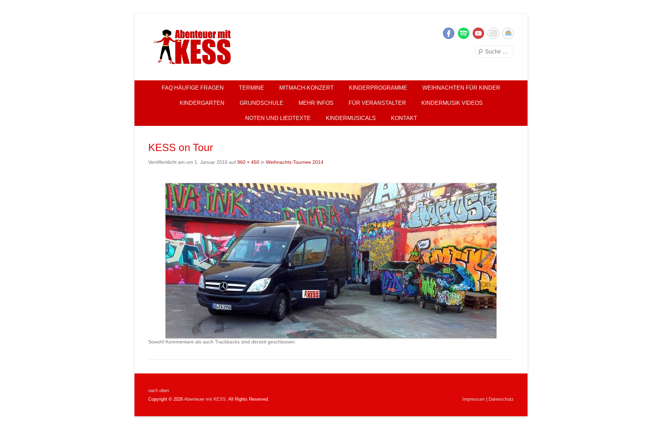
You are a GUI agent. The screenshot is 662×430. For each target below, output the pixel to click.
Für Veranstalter (377, 103)
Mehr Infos (316, 103)
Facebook (448, 33)
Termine (251, 88)
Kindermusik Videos (452, 103)
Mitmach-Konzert (306, 88)
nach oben (158, 390)
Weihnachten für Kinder (461, 88)
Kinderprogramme (378, 88)
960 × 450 (248, 162)
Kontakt (404, 118)
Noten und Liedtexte (278, 118)
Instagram (493, 33)
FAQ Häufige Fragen (193, 88)
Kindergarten (202, 103)
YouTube (478, 33)
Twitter (463, 33)
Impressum (473, 399)
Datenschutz (501, 399)
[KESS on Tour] (331, 260)
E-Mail (508, 33)
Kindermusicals (351, 118)
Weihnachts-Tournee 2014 (294, 162)
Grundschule (261, 103)
